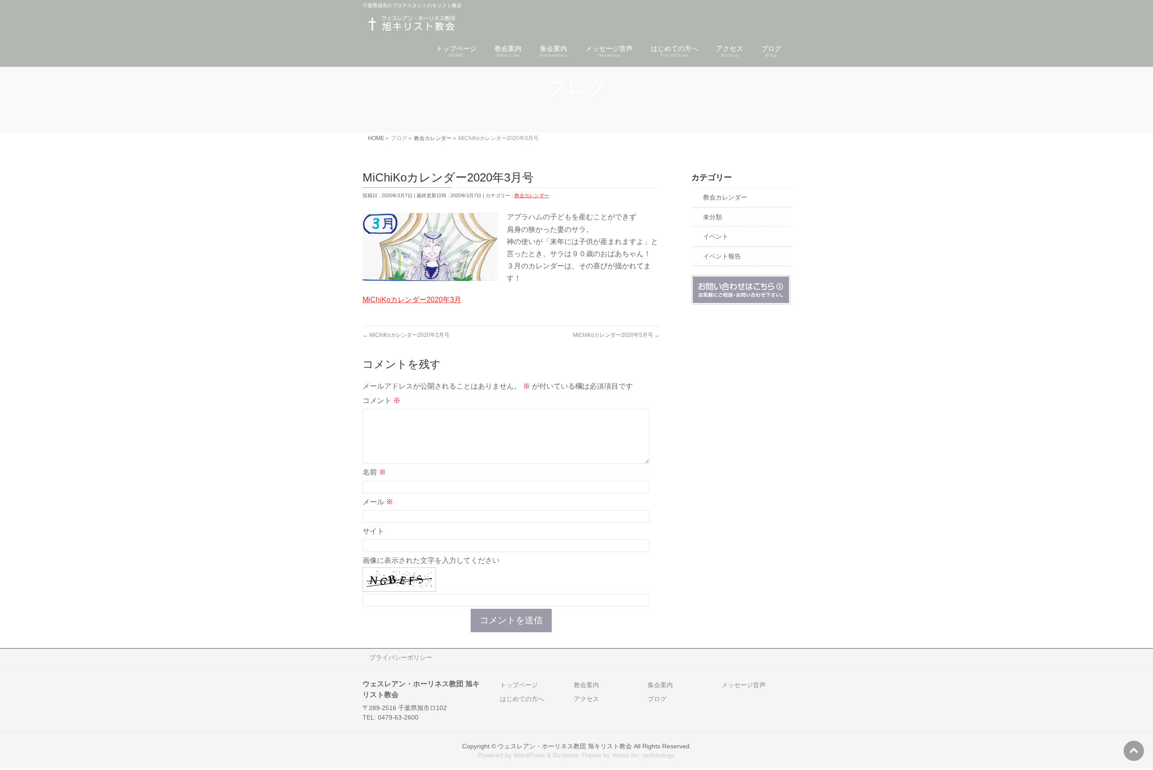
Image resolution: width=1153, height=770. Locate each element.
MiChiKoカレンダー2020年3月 (412, 299)
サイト (373, 531)
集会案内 (660, 684)
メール (378, 502)
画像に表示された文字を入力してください (431, 560)
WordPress (529, 755)
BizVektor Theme (577, 755)
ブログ (657, 698)
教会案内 (586, 684)
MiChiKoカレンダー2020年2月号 (406, 335)
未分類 (712, 217)
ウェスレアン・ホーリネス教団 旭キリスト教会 (565, 746)
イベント (715, 236)
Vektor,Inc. (626, 755)
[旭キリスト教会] (411, 25)
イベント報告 (722, 256)
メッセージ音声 (744, 684)
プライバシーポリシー (400, 657)
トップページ (519, 684)
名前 (374, 472)
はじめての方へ (522, 698)
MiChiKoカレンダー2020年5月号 (616, 335)
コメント (381, 400)
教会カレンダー (531, 195)
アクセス (586, 698)
